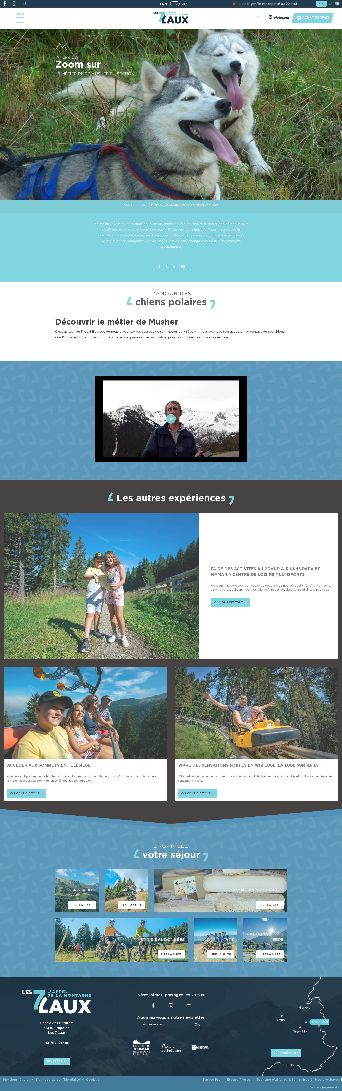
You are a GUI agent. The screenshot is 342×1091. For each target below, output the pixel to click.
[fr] (337, 3)
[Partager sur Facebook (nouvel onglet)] (159, 267)
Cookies (92, 1079)
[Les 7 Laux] (57, 1012)
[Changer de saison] (176, 3)
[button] (330, 3)
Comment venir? (286, 1052)
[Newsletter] (23, 4)
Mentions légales (16, 1079)
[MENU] (20, 21)
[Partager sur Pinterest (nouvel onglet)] (175, 267)
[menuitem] (170, 18)
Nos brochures (327, 1079)
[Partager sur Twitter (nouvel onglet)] (167, 267)
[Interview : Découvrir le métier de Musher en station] (171, 419)
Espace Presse (238, 1079)
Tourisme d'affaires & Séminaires (282, 1079)
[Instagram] (14, 4)
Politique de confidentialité (58, 1079)
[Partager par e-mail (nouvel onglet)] (183, 267)
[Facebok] (4, 4)
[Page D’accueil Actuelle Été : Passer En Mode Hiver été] (175, 3)
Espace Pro (211, 1079)
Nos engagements (324, 1087)
